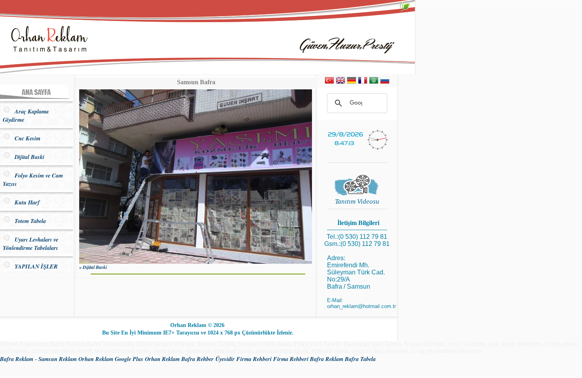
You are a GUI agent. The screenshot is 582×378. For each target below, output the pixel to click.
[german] (351, 83)
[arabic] (373, 83)
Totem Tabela (28, 221)
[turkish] (329, 83)
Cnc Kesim (25, 138)
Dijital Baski (27, 157)
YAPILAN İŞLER (34, 266)
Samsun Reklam (57, 359)
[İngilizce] (340, 83)
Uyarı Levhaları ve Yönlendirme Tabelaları (30, 243)
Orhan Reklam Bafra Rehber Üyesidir (190, 359)
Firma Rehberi (254, 359)
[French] (362, 83)
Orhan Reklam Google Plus (110, 359)
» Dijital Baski (93, 267)
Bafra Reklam (16, 359)
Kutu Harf (25, 202)
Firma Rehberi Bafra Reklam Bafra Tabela (324, 359)
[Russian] (385, 83)
